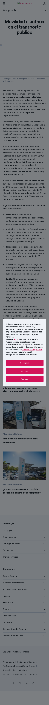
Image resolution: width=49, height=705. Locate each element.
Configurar (24, 363)
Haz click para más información (22, 339)
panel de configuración (32, 349)
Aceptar (24, 371)
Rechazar (24, 379)
